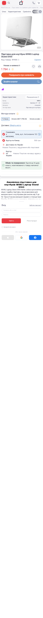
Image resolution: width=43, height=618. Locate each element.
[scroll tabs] (40, 11)
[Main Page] (21, 3)
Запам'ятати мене (10, 227)
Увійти (11, 221)
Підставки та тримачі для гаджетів (25, 7)
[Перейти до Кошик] (38, 3)
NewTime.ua (5, 7)
